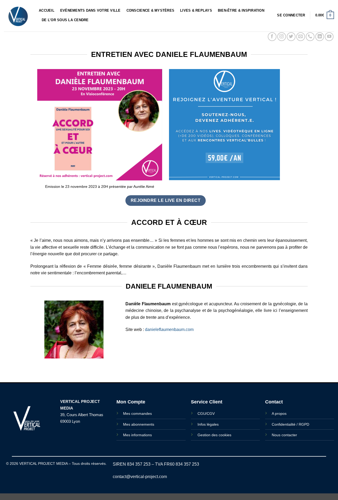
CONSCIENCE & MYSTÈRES (150, 10)
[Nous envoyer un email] (300, 36)
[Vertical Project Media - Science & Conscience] (17, 16)
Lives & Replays (196, 10)
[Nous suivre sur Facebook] (272, 36)
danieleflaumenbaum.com (169, 329)
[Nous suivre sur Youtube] (329, 36)
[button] (291, 15)
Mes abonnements (138, 424)
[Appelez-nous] (310, 36)
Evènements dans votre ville (90, 10)
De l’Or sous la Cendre (65, 20)
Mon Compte (130, 401)
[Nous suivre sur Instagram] (281, 36)
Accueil (46, 10)
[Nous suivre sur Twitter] (291, 36)
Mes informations (137, 435)
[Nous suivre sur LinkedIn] (319, 36)
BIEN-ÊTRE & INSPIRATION (241, 10)
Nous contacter (284, 435)
